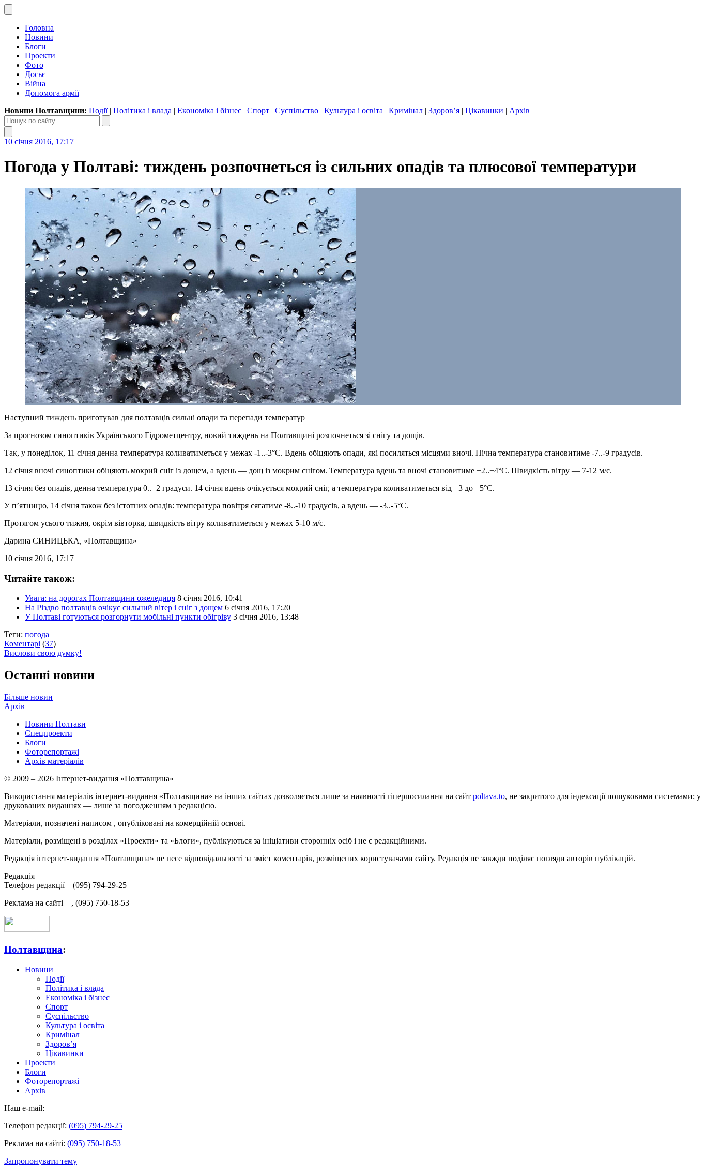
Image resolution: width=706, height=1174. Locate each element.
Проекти (40, 55)
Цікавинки (484, 110)
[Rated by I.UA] (27, 929)
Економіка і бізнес (209, 110)
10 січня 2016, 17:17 (39, 141)
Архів (519, 110)
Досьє (35, 74)
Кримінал (406, 110)
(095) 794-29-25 (95, 1125)
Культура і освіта (353, 110)
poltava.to (489, 796)
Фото (34, 65)
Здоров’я (443, 110)
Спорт (258, 110)
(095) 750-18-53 (94, 1143)
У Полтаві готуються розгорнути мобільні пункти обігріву (128, 616)
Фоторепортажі (52, 751)
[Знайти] (106, 120)
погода (37, 634)
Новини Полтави (55, 723)
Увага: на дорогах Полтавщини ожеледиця (100, 598)
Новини (39, 37)
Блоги (35, 46)
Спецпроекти (48, 733)
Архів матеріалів (54, 761)
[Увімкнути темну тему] (8, 9)
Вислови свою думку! (43, 653)
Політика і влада (142, 110)
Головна (39, 27)
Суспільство (296, 110)
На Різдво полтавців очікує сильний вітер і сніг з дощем (124, 607)
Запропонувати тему (40, 1160)
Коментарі (22, 643)
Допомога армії (52, 92)
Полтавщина (33, 949)
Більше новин (28, 697)
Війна (35, 83)
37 (49, 643)
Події (98, 110)
